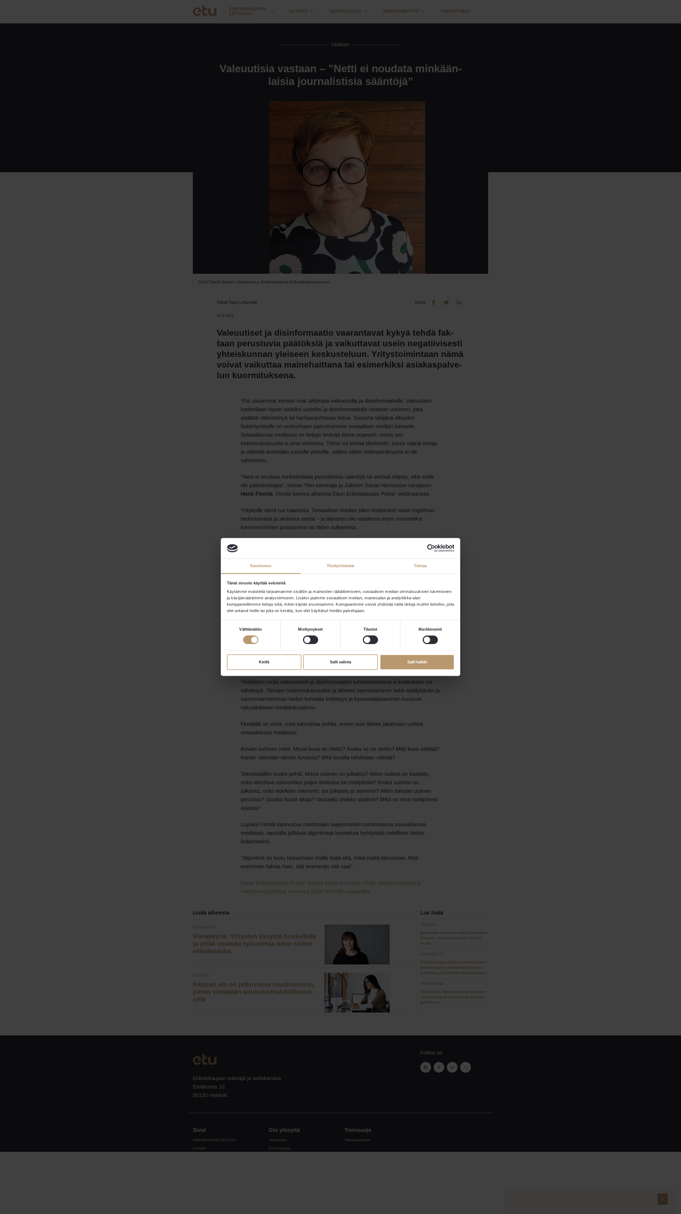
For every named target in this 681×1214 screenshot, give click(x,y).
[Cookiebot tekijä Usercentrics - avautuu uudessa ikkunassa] (431, 548)
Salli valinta (340, 662)
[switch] (310, 640)
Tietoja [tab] (420, 565)
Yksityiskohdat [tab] (340, 565)
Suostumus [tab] (261, 565)
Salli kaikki (417, 662)
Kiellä (264, 662)
